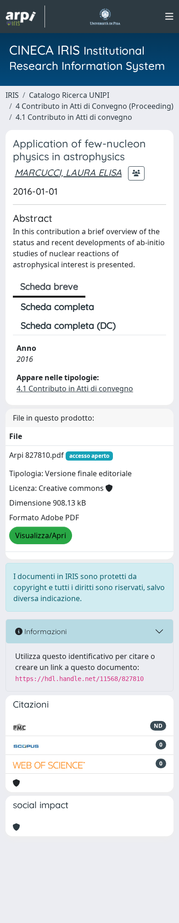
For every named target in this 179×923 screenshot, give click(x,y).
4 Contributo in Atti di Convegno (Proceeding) (94, 106)
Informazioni (44, 631)
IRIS (12, 95)
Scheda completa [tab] (57, 306)
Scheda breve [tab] (49, 286)
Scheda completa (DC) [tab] (68, 325)
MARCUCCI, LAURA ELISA (68, 172)
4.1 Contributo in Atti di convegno (74, 117)
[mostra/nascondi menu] (169, 16)
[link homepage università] (105, 17)
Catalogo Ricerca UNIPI (69, 95)
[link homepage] (25, 17)
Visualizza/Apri (40, 535)
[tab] (131, 325)
